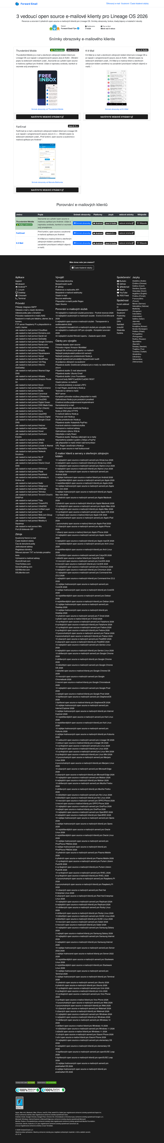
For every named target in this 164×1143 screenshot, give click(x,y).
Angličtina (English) (139, 293)
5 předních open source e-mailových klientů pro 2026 (84, 503)
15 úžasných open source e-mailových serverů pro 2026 (82, 528)
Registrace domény (23, 549)
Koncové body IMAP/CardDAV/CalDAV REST (74, 379)
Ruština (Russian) (139, 339)
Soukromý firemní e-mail (25, 538)
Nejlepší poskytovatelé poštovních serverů (73, 353)
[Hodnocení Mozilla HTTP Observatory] (46, 1082)
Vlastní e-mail (61, 295)
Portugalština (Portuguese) (137, 335)
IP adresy (59, 286)
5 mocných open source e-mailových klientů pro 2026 (80, 924)
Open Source (61, 304)
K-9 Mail (19, 243)
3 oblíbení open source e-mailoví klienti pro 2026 (81, 1025)
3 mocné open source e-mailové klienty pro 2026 (82, 683)
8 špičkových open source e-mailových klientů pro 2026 (84, 1059)
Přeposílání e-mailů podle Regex (69, 301)
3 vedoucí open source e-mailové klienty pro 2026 (81, 742)
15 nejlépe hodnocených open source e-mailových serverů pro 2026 (81, 473)
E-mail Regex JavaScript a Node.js (70, 387)
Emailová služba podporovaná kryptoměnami (74, 402)
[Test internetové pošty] (53, 1090)
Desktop (21, 292)
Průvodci (20, 303)
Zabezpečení (122, 309)
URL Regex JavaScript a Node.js (69, 445)
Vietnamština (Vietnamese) (137, 360)
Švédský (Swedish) (139, 346)
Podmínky (121, 315)
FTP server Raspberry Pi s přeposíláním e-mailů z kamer (33, 326)
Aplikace (19, 277)
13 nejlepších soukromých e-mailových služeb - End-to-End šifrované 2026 (84, 317)
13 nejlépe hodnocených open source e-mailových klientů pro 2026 (81, 611)
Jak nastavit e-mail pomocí (31, 330)
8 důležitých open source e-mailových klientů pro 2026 (82, 797)
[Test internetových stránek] (27, 1090)
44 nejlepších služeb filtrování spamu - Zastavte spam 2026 (80, 335)
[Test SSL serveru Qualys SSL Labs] (25, 1082)
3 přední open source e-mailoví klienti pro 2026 (78, 618)
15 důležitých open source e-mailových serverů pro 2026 (83, 555)
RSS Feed (124, 295)
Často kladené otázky (139, 3)
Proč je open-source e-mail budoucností (72, 448)
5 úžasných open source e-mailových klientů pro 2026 (84, 774)
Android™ (22, 286)
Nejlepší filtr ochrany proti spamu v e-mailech (74, 350)
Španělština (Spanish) (136, 342)
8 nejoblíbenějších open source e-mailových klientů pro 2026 (83, 551)
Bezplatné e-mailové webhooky (68, 292)
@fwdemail (124, 286)
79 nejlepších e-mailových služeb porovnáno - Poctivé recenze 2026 (84, 312)
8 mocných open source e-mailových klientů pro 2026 (81, 563)
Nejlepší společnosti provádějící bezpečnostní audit (77, 359)
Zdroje (18, 534)
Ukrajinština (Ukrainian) (136, 355)
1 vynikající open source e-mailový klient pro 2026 (81, 514)
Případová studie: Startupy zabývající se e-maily (75, 436)
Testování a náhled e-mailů (66, 390)
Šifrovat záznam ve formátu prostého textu (33, 554)
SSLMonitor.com (22, 572)
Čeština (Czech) (138, 286)
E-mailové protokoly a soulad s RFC (70, 385)
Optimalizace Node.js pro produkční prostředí (74, 399)
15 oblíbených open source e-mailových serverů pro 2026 (84, 655)
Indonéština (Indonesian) (137, 314)
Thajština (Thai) (138, 349)
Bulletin (122, 281)
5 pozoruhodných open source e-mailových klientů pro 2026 (83, 1005)
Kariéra (120, 333)
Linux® (21, 289)
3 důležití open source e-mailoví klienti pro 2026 (79, 558)
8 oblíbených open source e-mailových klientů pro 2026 (84, 913)
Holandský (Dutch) (139, 291)
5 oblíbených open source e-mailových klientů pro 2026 (83, 660)
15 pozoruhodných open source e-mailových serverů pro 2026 (84, 519)
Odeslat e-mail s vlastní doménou (29, 309)
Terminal (22, 298)
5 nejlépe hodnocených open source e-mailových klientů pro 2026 (83, 493)
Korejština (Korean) (139, 326)
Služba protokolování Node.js (68, 419)
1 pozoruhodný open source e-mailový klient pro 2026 (83, 523)
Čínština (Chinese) (139, 283)
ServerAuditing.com (23, 566)
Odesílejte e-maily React (65, 434)
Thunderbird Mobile (25, 221)
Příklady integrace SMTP (26, 307)
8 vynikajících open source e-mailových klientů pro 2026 (83, 624)
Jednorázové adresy (24, 546)
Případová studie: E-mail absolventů (70, 370)
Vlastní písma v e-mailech (66, 382)
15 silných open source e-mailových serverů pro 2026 (84, 1034)
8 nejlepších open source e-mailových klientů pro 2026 (83, 462)
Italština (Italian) (138, 319)
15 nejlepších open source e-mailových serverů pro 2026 (84, 460)
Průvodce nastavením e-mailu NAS (30, 315)
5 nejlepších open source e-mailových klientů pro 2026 (84, 540)
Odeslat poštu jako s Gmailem (28, 312)
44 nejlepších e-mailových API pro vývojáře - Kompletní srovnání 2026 (82, 331)
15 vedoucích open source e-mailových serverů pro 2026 (84, 740)
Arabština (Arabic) (139, 281)
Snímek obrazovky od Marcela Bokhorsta (47, 182)
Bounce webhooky (63, 298)
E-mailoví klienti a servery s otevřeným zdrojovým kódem (82, 454)
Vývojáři (59, 277)
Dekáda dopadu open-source (67, 344)
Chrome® (22, 295)
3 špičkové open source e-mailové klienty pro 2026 (82, 702)
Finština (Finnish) (139, 296)
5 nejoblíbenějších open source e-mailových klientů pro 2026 (84, 483)
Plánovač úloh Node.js (65, 416)
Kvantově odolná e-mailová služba (70, 425)
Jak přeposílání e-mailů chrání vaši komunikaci (75, 442)
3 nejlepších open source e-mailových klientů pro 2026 (82, 1017)
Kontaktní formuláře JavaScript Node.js (72, 408)
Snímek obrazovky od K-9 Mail (116, 109)
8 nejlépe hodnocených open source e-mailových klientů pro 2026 (84, 591)
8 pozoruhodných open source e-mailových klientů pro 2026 (84, 636)
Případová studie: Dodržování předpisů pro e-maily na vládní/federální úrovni (85, 366)
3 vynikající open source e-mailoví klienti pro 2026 (81, 999)
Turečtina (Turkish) (139, 351)
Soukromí (125, 3)
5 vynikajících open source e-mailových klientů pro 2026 (84, 509)
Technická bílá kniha (64, 281)
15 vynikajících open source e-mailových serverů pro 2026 (85, 506)
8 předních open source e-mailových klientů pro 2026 (84, 858)
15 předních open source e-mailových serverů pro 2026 (83, 499)
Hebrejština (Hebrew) (140, 306)
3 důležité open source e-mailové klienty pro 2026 (82, 672)
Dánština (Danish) (139, 288)
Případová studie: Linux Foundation (70, 376)
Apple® (18, 281)
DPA (119, 321)
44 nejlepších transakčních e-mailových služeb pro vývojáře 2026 (83, 327)
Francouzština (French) (137, 299)
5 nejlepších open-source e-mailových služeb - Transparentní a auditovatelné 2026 (82, 323)
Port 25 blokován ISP (24, 529)
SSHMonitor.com (22, 569)
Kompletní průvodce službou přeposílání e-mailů (76, 396)
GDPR (119, 318)
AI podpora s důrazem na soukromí (70, 361)
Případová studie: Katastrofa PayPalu (71, 422)
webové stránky (125, 223)
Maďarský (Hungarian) (137, 309)
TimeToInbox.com (23, 563)
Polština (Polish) (138, 331)
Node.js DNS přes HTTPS (66, 411)
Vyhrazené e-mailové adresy (27, 558)
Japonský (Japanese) (136, 322)
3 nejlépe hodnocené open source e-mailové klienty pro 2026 (84, 955)
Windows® (20, 284)
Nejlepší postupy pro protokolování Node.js (73, 356)
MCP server (60, 393)
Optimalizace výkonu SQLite (67, 431)
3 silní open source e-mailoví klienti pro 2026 (80, 1037)
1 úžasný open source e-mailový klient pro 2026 (81, 532)
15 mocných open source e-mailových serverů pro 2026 (82, 561)
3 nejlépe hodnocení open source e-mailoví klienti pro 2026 (84, 477)
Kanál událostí (123, 304)
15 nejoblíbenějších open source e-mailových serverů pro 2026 (84, 480)
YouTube (123, 292)
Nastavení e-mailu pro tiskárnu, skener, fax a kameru (34, 320)
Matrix (122, 289)
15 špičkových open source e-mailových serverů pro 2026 (83, 698)
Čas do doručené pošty (25, 543)
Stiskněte (121, 330)
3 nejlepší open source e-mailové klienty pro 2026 (82, 693)
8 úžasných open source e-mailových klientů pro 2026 (82, 641)
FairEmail (20, 233)
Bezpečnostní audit (63, 284)
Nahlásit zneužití (120, 326)
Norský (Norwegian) (140, 329)
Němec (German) (139, 303)
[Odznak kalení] (19, 1102)
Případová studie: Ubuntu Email (68, 373)
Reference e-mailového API (67, 289)
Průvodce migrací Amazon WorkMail (70, 347)
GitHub (122, 284)
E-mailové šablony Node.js (66, 413)
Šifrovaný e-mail (113, 3)
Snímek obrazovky (83, 223)
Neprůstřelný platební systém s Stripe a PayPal (75, 439)
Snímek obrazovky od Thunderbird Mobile (47, 109)
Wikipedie (143, 223)
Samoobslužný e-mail (64, 405)
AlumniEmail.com (22, 561)
